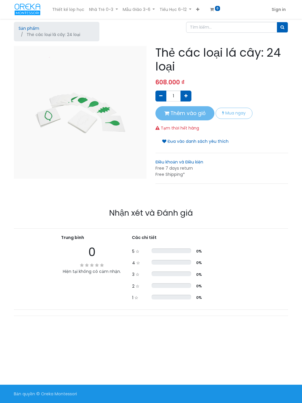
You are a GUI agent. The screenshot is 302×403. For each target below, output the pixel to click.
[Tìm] (282, 27)
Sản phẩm (29, 28)
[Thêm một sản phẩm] (185, 96)
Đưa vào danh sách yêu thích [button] (197, 141)
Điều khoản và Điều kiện (179, 162)
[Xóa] (160, 96)
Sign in (279, 9)
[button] (198, 9)
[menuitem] (68, 9)
